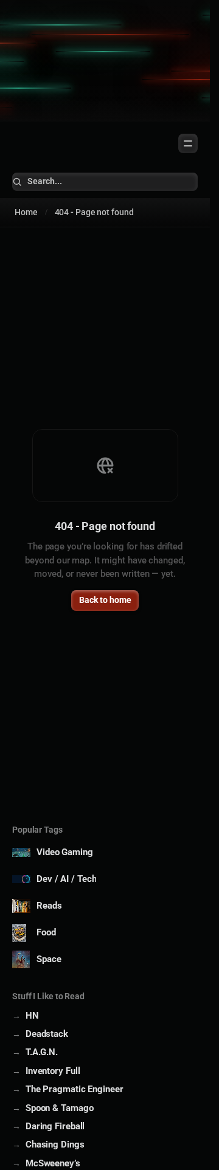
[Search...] (105, 182)
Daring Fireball (55, 1126)
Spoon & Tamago (59, 1108)
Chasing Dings (55, 1144)
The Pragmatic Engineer (74, 1089)
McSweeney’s (53, 1163)
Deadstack (47, 1033)
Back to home (105, 600)
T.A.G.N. (42, 1052)
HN (32, 1015)
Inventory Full (53, 1070)
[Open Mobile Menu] (188, 143)
